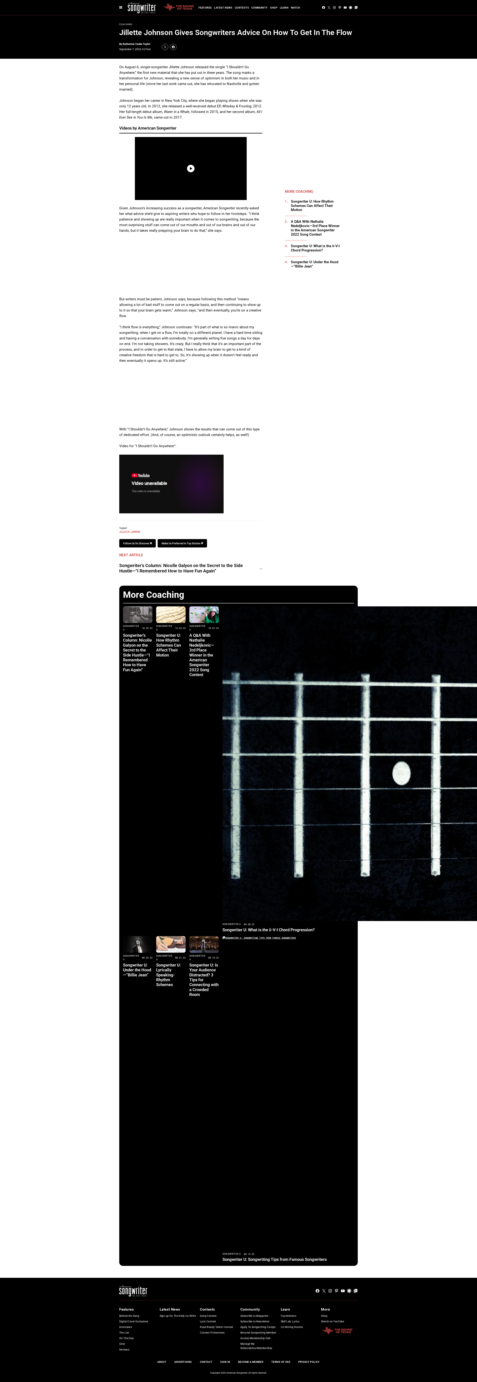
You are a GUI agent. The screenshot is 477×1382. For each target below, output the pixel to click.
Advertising (183, 1361)
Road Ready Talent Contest (216, 1327)
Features (205, 7)
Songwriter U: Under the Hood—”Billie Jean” (314, 264)
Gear (122, 1343)
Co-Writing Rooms (292, 1327)
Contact (206, 1361)
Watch (295, 7)
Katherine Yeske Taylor (136, 44)
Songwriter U (231, 924)
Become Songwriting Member (258, 1332)
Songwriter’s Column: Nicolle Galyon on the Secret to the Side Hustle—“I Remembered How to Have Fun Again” (181, 568)
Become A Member (250, 1361)
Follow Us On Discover (136, 543)
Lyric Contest (208, 1321)
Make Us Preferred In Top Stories (181, 543)
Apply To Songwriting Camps (258, 1327)
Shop (273, 7)
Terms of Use (280, 1361)
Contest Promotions (212, 1332)
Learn (284, 7)
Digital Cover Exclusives (133, 1321)
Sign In (225, 1361)
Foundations (288, 1315)
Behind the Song (129, 1315)
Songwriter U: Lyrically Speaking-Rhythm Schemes (168, 975)
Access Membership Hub (255, 1338)
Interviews (125, 1327)
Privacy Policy (309, 1361)
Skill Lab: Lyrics (290, 1321)
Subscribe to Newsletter (255, 1321)
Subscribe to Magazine (254, 1315)
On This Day (126, 1338)
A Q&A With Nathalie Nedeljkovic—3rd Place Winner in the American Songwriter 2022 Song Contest (315, 228)
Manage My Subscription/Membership (256, 1345)
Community (259, 7)
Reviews (124, 1349)
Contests (242, 7)
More (325, 1309)
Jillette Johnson (129, 531)
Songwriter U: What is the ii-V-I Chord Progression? (315, 248)
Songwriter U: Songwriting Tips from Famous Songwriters (274, 1259)
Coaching (125, 24)
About (161, 1361)
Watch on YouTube (332, 1321)
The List (124, 1332)
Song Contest (208, 1315)
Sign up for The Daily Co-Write (178, 1315)
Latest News (223, 7)
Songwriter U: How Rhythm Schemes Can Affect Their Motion (312, 205)
